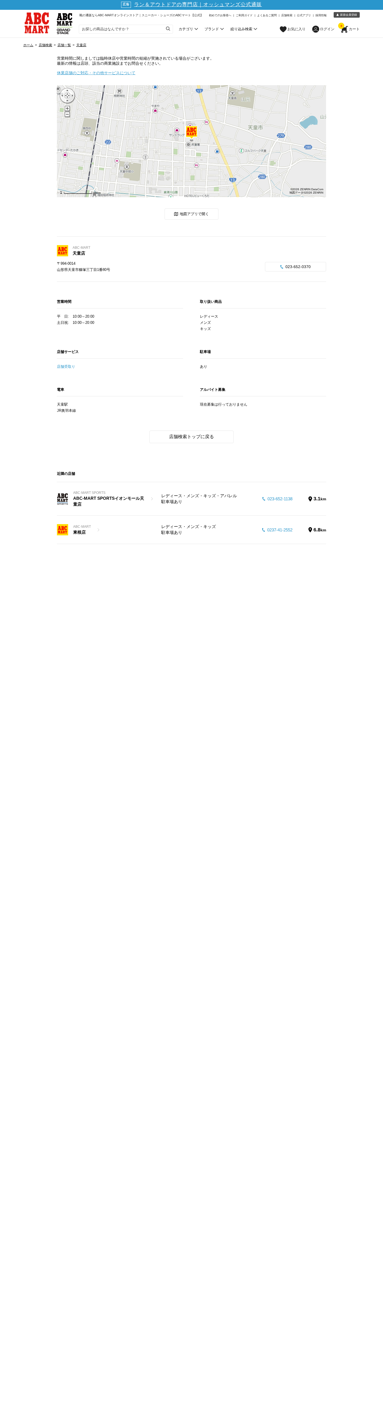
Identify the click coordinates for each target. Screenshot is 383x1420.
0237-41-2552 (279, 529)
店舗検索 (286, 15)
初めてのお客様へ (220, 15)
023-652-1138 (279, 498)
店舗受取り (66, 366)
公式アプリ (304, 15)
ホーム (28, 45)
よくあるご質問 (267, 15)
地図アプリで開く (194, 214)
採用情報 (321, 15)
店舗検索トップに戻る (191, 436)
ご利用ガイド (244, 15)
